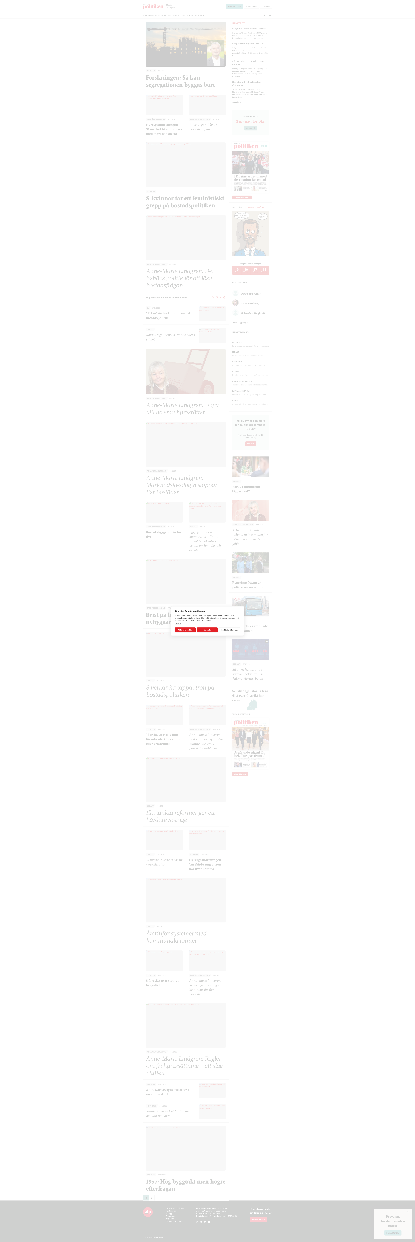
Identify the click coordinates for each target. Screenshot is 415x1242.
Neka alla (207, 630)
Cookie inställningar (229, 630)
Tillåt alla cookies (185, 630)
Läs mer (178, 624)
